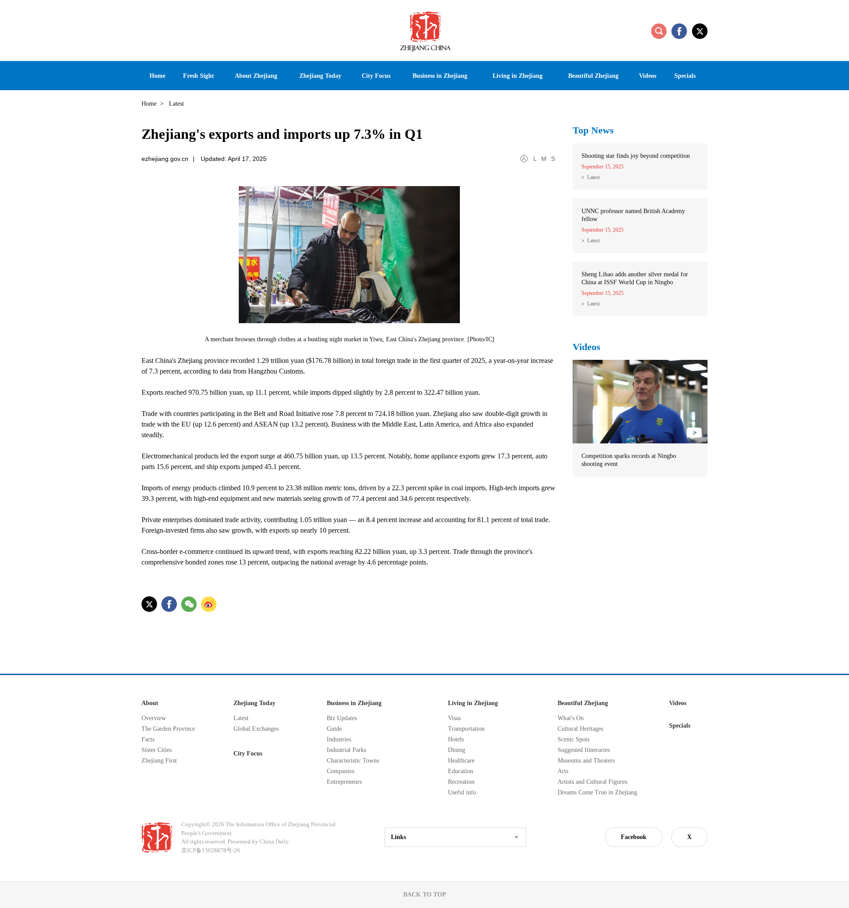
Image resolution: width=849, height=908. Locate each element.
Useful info (462, 792)
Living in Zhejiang (473, 703)
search (659, 31)
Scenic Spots (573, 739)
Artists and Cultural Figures (592, 781)
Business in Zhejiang (354, 703)
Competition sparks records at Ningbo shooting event (628, 460)
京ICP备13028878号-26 (210, 850)
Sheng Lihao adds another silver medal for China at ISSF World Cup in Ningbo (634, 278)
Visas (454, 718)
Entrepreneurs (344, 781)
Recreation (461, 781)
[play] (640, 364)
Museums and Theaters (586, 760)
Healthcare (461, 760)
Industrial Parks (346, 750)
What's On (571, 718)
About (150, 703)
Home (149, 103)
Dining (456, 750)
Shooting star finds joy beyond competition (635, 156)
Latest (593, 177)
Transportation (466, 728)
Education (460, 771)
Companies (340, 771)
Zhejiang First (159, 760)
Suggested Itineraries (584, 750)
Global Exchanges (256, 728)
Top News (593, 130)
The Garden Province (168, 728)
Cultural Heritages (580, 728)
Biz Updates (342, 718)
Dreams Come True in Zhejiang (597, 792)
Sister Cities (157, 750)
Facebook (633, 837)
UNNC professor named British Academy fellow (633, 215)
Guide (334, 728)
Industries (339, 739)
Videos (586, 346)
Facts (148, 739)
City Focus (247, 753)
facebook (679, 31)
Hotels (456, 739)
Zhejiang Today (254, 703)
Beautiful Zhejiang (583, 703)
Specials (679, 725)
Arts (563, 771)
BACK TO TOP (424, 894)
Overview (154, 718)
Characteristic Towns (353, 760)
